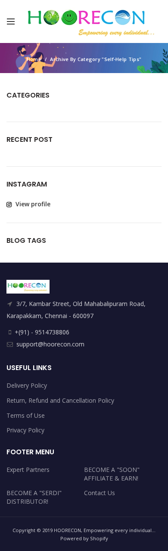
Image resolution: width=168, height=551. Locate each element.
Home (34, 59)
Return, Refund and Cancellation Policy (60, 400)
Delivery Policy (26, 385)
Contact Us (99, 493)
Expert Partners (28, 469)
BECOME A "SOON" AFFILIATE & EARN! (112, 473)
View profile (32, 204)
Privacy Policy (25, 430)
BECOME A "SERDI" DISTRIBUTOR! (34, 497)
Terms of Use (25, 415)
